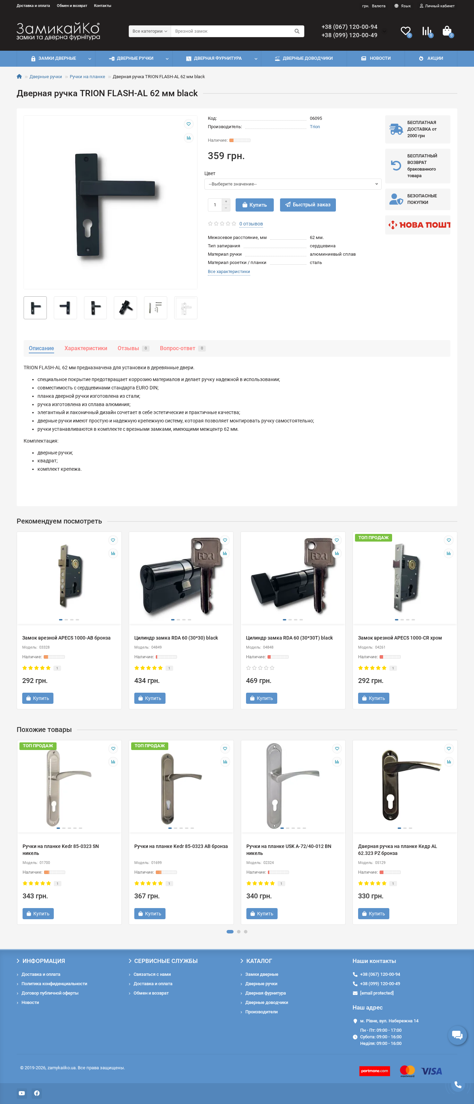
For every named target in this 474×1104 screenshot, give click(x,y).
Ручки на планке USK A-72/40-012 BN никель (288, 849)
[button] (230, 931)
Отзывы (132, 348)
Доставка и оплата (33, 5)
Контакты (102, 5)
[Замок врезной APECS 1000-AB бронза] (69, 577)
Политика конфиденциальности (54, 983)
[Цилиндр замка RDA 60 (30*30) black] (181, 577)
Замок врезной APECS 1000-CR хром (400, 638)
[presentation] (17, 832)
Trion (315, 126)
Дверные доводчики (308, 58)
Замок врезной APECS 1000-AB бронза (66, 638)
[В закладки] (189, 124)
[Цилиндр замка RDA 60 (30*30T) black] (293, 577)
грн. (374, 6)
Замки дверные (57, 58)
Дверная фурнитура (218, 58)
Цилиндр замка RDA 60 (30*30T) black (289, 638)
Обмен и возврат (72, 5)
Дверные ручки (135, 58)
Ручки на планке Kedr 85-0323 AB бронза (181, 846)
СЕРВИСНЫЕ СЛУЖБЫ (166, 960)
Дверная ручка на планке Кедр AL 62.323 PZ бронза (397, 849)
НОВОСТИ (380, 58)
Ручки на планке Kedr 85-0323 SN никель (61, 849)
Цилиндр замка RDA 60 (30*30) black (176, 638)
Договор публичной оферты (50, 993)
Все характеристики (229, 271)
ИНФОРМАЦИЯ (44, 960)
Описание (41, 348)
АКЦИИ (435, 58)
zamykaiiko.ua (62, 1067)
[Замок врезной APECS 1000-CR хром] (405, 577)
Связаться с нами (152, 974)
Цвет (209, 173)
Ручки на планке (87, 76)
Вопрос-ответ (181, 348)
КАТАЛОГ (259, 960)
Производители (261, 1011)
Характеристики (86, 348)
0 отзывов (251, 223)
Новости (30, 1002)
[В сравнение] (189, 138)
